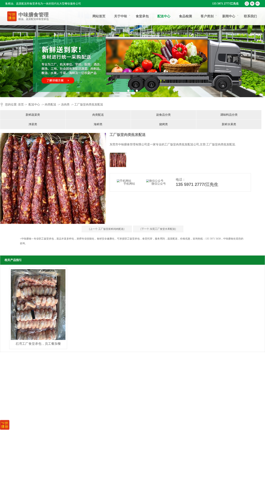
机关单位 (170, 455)
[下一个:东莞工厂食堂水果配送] (158, 229)
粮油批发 (141, 440)
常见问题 (199, 440)
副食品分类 (163, 114)
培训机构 (170, 436)
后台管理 (112, 483)
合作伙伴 (112, 445)
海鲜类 (98, 124)
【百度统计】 (95, 483)
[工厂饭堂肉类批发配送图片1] (118, 160)
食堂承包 (142, 16)
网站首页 (98, 16)
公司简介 (112, 431)
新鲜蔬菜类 (33, 114)
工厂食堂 (170, 450)
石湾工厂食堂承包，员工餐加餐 (38, 344)
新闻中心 (230, 16)
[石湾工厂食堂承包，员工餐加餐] (38, 304)
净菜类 (32, 124)
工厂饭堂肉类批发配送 (88, 104)
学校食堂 (170, 446)
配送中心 (163, 16)
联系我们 (250, 16)
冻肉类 (65, 104)
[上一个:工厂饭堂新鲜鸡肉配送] (106, 229)
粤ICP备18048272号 (60, 483)
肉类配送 (50, 104)
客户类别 (209, 16)
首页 (21, 104)
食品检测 (185, 16)
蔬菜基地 (112, 440)
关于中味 (122, 16)
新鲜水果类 (229, 124)
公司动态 (199, 431)
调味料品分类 (229, 114)
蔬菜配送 (141, 436)
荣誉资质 (112, 436)
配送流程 (112, 450)
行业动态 (199, 435)
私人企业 (170, 441)
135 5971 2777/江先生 (225, 3)
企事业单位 (171, 431)
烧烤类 (163, 124)
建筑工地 (170, 460)
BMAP (80, 483)
